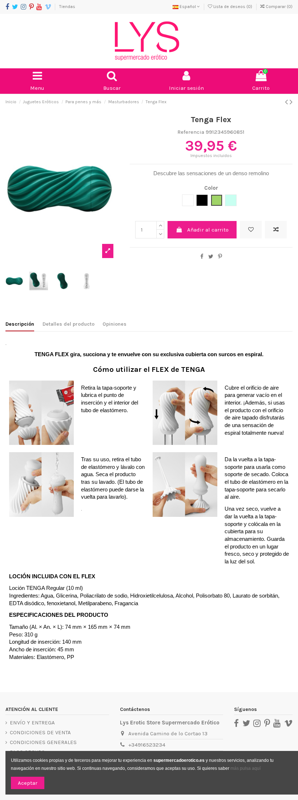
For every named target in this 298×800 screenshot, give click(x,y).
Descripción (19, 324)
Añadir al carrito (208, 229)
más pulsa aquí (245, 768)
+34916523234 (146, 744)
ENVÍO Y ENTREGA (32, 722)
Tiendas (67, 6)
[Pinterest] (220, 256)
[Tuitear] (210, 256)
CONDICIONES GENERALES (43, 742)
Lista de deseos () (232, 6)
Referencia (190, 132)
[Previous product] (287, 102)
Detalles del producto (68, 324)
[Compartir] (202, 256)
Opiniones (114, 324)
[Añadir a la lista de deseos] (251, 230)
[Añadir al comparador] (276, 230)
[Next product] (291, 102)
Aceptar (27, 783)
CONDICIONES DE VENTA (40, 732)
